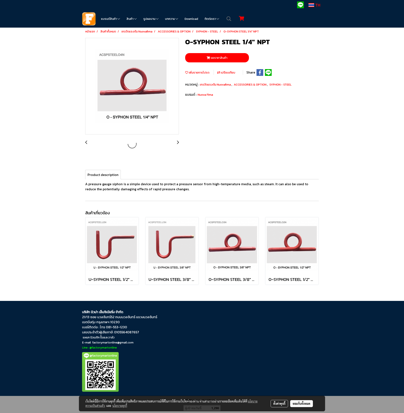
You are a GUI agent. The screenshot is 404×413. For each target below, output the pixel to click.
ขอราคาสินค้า (218, 58)
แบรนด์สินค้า (109, 19)
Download (191, 19)
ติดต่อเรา (211, 19)
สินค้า (130, 19)
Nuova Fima (205, 95)
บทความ (170, 19)
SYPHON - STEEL (280, 84)
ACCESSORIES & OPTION (250, 84)
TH (317, 5)
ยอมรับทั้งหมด (301, 403)
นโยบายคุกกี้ (119, 406)
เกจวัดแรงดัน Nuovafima (215, 84)
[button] (229, 19)
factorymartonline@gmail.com (112, 342)
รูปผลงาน (149, 19)
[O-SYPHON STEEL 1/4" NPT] (132, 86)
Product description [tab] (103, 174)
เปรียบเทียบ (227, 72)
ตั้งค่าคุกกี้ (279, 403)
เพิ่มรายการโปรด (198, 72)
